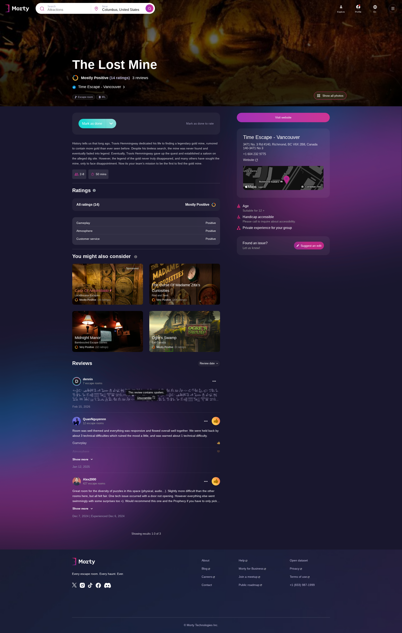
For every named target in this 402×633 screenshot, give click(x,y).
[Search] (149, 8)
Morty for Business (251, 568)
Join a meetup (248, 576)
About (205, 560)
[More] (111, 123)
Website (248, 160)
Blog (204, 568)
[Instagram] (82, 585)
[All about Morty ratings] (94, 190)
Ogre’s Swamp (164, 338)
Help (242, 560)
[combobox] (124, 10)
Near (105, 6)
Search (52, 6)
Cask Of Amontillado (92, 291)
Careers (207, 576)
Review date (207, 363)
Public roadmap (249, 585)
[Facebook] (98, 585)
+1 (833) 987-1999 (302, 585)
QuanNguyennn (94, 419)
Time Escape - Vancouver (99, 87)
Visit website (283, 117)
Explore (341, 12)
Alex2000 (89, 479)
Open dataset (299, 560)
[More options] (214, 381)
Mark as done (92, 123)
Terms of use (298, 576)
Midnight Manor (88, 338)
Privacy (294, 568)
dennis (88, 379)
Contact (207, 585)
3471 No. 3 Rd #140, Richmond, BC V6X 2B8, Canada (280, 144)
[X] (74, 585)
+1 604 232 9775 (254, 154)
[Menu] (393, 8)
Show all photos (332, 95)
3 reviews (140, 78)
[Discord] (107, 585)
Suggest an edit (311, 245)
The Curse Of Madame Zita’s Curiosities (176, 288)
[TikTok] (90, 585)
